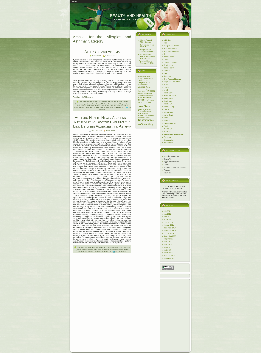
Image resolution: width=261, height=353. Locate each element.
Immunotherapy (79, 107)
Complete (141, 83)
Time (147, 117)
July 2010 (167, 242)
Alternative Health (170, 48)
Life (148, 100)
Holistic (84, 249)
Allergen (86, 101)
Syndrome (151, 115)
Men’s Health (168, 115)
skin (146, 113)
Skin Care (167, 132)
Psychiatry (167, 126)
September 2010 (170, 236)
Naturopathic (99, 251)
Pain (148, 107)
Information (148, 97)
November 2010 (170, 231)
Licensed (90, 249)
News (166, 118)
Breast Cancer (169, 57)
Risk (143, 113)
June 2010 (168, 244)
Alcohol (140, 76)
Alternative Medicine (171, 51)
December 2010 (170, 228)
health (79, 249)
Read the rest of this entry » (83, 97)
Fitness (166, 87)
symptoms (142, 115)
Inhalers (96, 107)
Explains (127, 247)
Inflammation (89, 107)
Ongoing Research (116, 107)
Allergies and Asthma (102, 52)
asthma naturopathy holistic (103, 247)
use (139, 124)
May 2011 (167, 214)
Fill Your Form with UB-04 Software (146, 41)
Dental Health (169, 68)
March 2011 (168, 220)
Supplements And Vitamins (174, 134)
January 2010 (169, 258)
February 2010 (169, 256)
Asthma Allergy (119, 104)
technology (141, 117)
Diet (145, 85)
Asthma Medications (87, 105)
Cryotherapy (168, 65)
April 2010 (167, 250)
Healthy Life (168, 104)
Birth (165, 54)
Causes (140, 81)
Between (115, 247)
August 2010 (168, 239)
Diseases (167, 76)
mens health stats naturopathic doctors (110, 249)
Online (140, 107)
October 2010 (169, 233)
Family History (121, 105)
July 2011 (167, 211)
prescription (146, 109)
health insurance (145, 94)
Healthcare (168, 101)
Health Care (168, 93)
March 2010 (168, 253)
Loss (145, 102)
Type (152, 120)
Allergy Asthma (86, 104)
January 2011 (169, 225)
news (106, 251)
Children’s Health (170, 62)
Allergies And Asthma (115, 101)
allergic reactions (95, 101)
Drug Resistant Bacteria (172, 79)
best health (146, 76)
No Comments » (120, 251)
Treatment (144, 119)
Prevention (142, 111)
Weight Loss (168, 143)
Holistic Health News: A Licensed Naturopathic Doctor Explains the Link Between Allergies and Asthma (102, 121)
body (140, 78)
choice (146, 81)
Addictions (167, 40)
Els (115, 105)
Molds (107, 107)
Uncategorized (169, 140)
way (145, 124)
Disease (141, 87)
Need (150, 102)
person (140, 109)
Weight (151, 124)
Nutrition (167, 121)
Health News (168, 98)
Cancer (145, 79)
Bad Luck (110, 105)
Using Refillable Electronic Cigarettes (147, 51)
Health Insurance (170, 96)
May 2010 (167, 247)
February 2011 (169, 222)
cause (151, 79)
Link (95, 249)
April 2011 (167, 217)
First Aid (167, 85)
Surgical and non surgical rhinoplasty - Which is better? (147, 56)
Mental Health (169, 112)
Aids (165, 43)
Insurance (142, 100)
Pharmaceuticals (170, 123)
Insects (166, 109)
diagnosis (141, 85)
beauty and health (130, 15)
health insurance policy (145, 95)
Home (140, 98)
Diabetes (148, 83)
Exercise (141, 91)
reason (149, 111)
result (139, 113)
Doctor (121, 247)
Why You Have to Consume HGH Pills (146, 62)
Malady (102, 107)
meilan (112, 56)
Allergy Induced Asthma (99, 104)
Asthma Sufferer (100, 105)
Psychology (168, 129)
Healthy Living (169, 107)
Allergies (104, 101)
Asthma (110, 104)
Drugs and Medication (172, 82)
